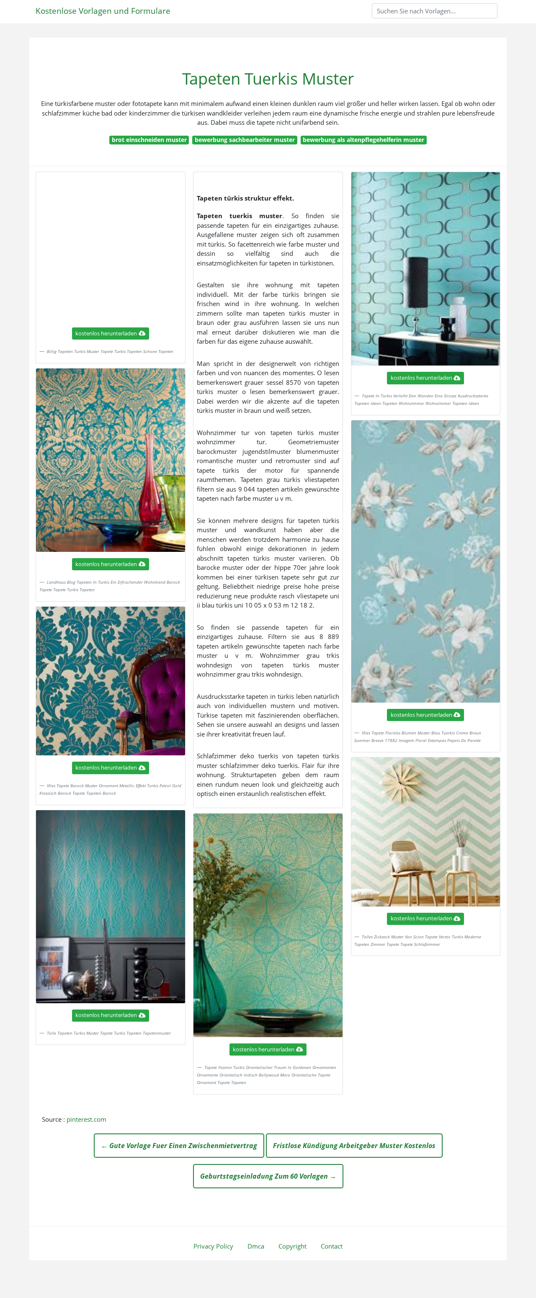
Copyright (292, 1246)
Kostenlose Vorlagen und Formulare (103, 10)
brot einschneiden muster (149, 140)
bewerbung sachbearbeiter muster (245, 140)
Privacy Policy (213, 1246)
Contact (332, 1246)
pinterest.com (86, 1119)
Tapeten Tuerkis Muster (268, 78)
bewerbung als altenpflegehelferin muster (363, 140)
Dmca (255, 1246)
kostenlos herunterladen (106, 333)
